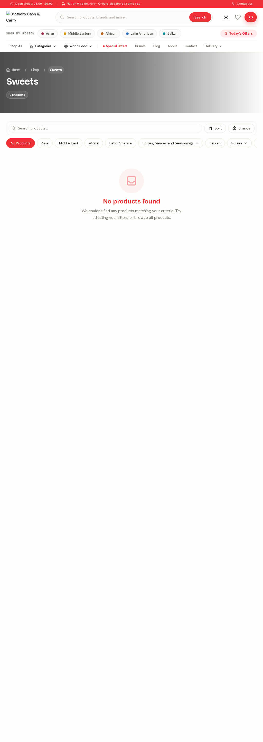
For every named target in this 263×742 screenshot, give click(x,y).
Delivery (211, 46)
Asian (50, 33)
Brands (140, 46)
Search (200, 17)
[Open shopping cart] (251, 17)
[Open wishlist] (238, 17)
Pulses (236, 143)
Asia (44, 143)
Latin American (142, 33)
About (172, 46)
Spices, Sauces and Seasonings (168, 143)
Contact (191, 46)
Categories (43, 46)
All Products (21, 143)
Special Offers (116, 46)
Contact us (245, 4)
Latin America (120, 143)
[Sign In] (226, 17)
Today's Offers (238, 33)
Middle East (68, 143)
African (111, 33)
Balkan (172, 33)
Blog (156, 46)
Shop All (16, 46)
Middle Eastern (79, 33)
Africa (94, 143)
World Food (78, 46)
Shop (35, 70)
